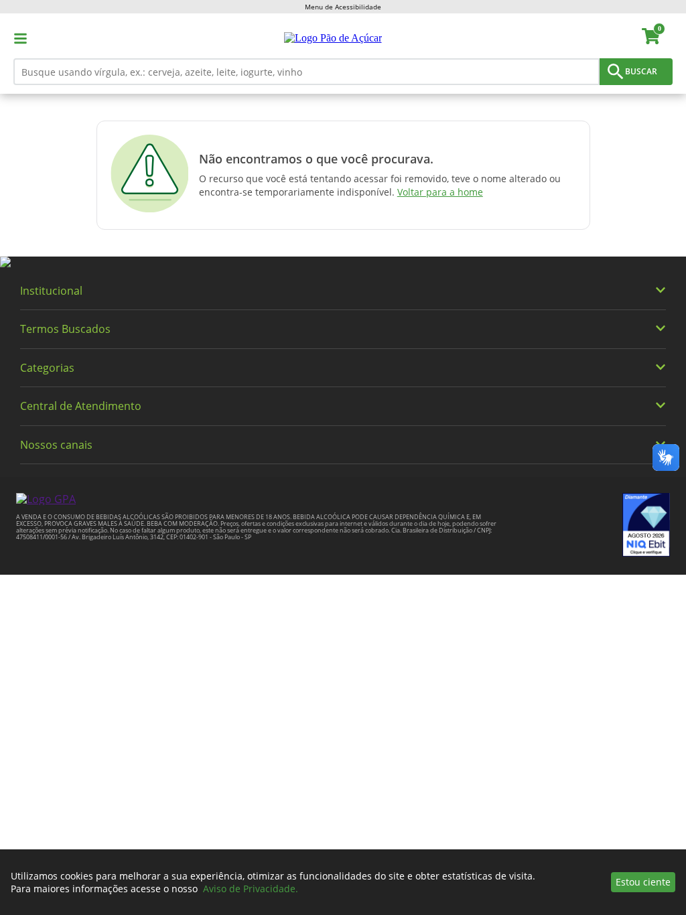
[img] (343, 263)
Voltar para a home (440, 192)
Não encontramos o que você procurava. (316, 159)
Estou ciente (643, 881)
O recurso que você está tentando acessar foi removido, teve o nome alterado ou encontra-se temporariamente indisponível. (380, 185)
